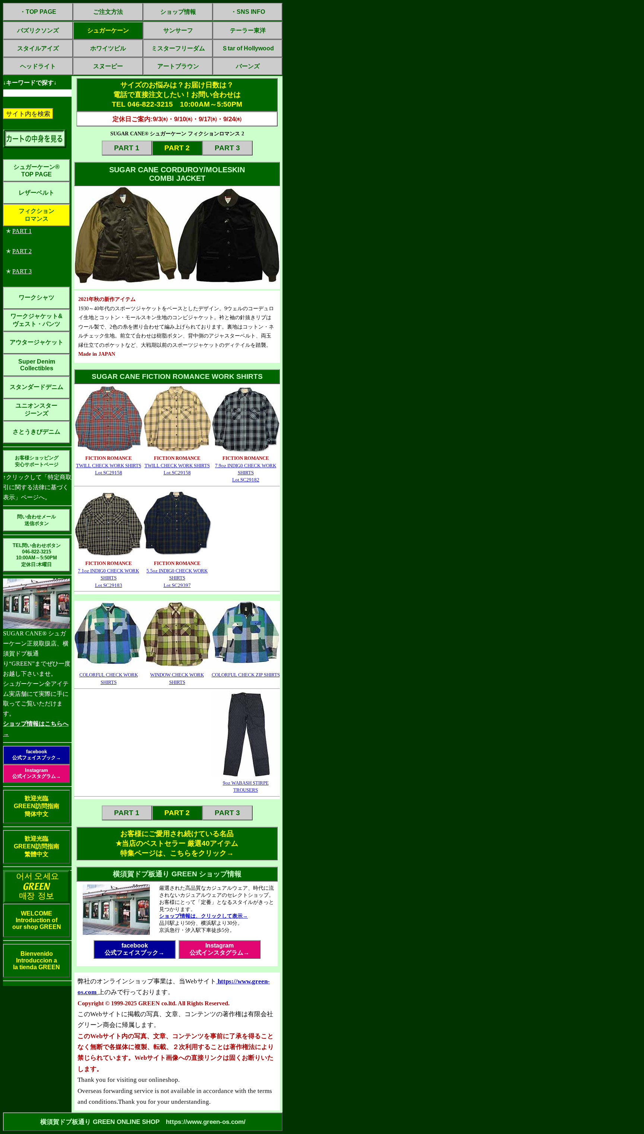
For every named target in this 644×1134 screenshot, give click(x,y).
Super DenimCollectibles (36, 364)
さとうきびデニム (36, 431)
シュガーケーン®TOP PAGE (36, 171)
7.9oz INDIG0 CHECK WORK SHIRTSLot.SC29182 (245, 473)
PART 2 (22, 251)
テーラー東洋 (248, 30)
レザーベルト (36, 192)
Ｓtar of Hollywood (248, 48)
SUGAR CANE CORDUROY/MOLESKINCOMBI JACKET (177, 174)
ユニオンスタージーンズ (36, 409)
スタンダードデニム (36, 387)
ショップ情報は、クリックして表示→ (203, 916)
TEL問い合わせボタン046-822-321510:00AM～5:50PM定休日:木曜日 (37, 555)
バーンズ (248, 66)
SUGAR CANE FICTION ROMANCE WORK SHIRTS (177, 376)
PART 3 (22, 271)
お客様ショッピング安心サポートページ (37, 461)
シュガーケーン (108, 30)
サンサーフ (178, 30)
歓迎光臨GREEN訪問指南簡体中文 (36, 806)
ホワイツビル (108, 48)
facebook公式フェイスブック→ (36, 754)
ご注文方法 (108, 12)
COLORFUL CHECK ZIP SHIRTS (246, 675)
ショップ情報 (178, 12)
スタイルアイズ (38, 48)
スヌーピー (108, 66)
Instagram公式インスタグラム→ (36, 773)
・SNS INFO (248, 12)
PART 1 (22, 231)
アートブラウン (178, 66)
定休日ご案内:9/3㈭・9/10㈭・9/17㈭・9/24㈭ (177, 119)
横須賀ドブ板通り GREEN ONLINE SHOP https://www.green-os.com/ (143, 1121)
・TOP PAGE (38, 12)
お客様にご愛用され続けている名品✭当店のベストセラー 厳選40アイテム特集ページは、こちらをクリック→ (177, 843)
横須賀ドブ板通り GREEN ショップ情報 (177, 874)
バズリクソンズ (38, 30)
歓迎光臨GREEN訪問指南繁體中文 (36, 846)
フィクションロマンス (36, 215)
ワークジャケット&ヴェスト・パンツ (36, 320)
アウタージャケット (36, 342)
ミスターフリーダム (178, 48)
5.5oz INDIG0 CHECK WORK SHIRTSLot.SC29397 (177, 578)
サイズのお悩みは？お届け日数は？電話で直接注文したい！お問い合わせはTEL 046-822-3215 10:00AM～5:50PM (177, 94)
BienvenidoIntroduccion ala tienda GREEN (36, 960)
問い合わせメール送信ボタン (36, 520)
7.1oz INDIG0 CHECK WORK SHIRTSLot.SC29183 (108, 578)
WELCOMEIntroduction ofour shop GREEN (36, 920)
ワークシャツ (36, 297)
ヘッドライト (38, 66)
